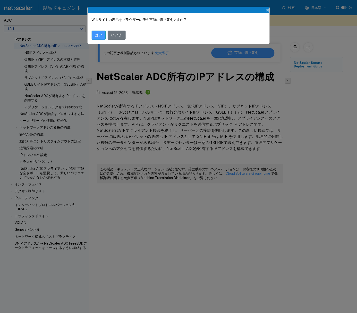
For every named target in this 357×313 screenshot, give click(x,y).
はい (98, 35)
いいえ (116, 35)
